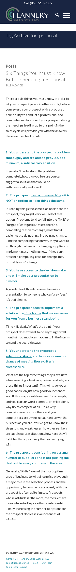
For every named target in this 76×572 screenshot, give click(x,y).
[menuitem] (55, 15)
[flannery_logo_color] (31, 15)
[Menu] (64, 15)
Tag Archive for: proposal (31, 35)
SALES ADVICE (14, 85)
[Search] (55, 15)
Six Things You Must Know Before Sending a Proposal (35, 76)
